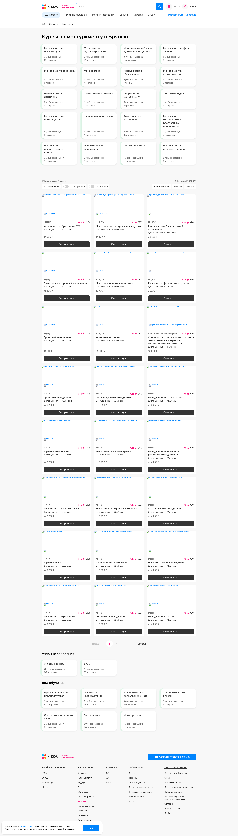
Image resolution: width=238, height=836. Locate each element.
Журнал (138, 15)
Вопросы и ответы (173, 782)
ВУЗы (44, 773)
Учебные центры (49, 782)
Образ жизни (84, 792)
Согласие (168, 804)
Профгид (133, 778)
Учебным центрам (137, 782)
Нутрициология (85, 778)
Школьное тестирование (140, 792)
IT (78, 787)
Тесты (131, 801)
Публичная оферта (173, 792)
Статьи (132, 773)
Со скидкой (102, 186)
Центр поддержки (175, 767)
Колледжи (82, 773)
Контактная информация (175, 773)
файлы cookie (26, 826)
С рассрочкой (77, 186)
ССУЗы (45, 778)
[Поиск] (159, 6)
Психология (83, 811)
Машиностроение (86, 797)
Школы (45, 787)
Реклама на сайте (172, 808)
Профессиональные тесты (141, 787)
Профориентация (86, 806)
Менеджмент (84, 801)
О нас (167, 778)
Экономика (83, 815)
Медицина (82, 782)
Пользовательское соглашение (178, 787)
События (124, 15)
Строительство (85, 820)
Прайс (167, 813)
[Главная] (43, 24)
